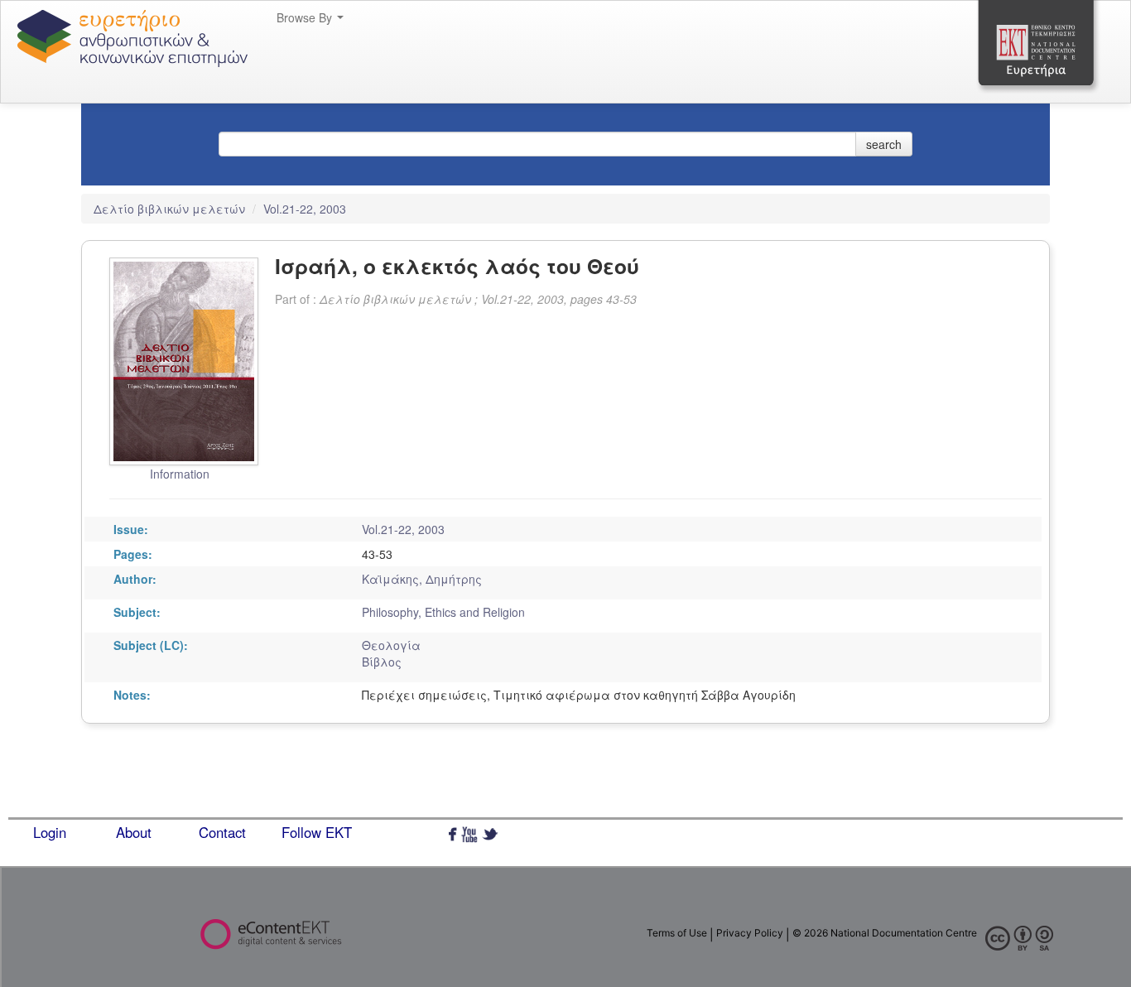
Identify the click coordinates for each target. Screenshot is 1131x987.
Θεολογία (391, 645)
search (884, 144)
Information (179, 473)
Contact (222, 832)
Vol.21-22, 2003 (304, 208)
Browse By (306, 17)
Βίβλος (382, 661)
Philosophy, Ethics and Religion (443, 612)
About (134, 832)
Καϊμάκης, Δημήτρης (422, 579)
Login (49, 832)
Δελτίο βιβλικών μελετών (171, 208)
